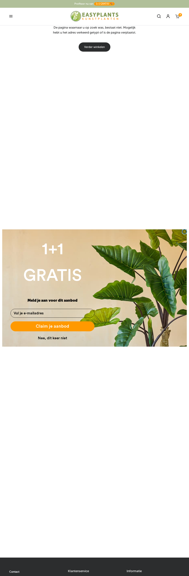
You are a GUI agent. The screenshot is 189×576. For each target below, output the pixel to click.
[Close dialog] (184, 231)
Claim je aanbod (52, 326)
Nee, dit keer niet (52, 338)
